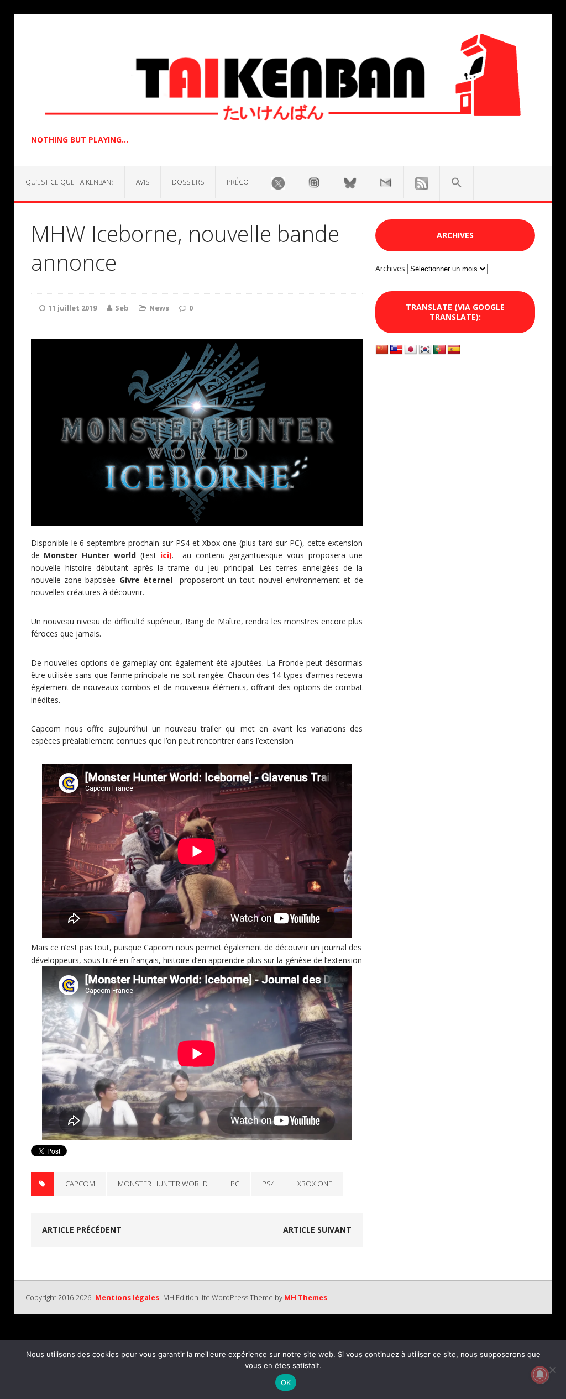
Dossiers (188, 182)
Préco (238, 182)
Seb (122, 308)
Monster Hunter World (163, 1183)
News (159, 308)
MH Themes (305, 1297)
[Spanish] (453, 349)
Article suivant (317, 1229)
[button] (456, 183)
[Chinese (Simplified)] (382, 349)
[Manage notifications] (540, 1375)
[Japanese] (410, 349)
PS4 (268, 1183)
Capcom (80, 1183)
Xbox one (314, 1183)
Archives (390, 268)
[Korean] (425, 349)
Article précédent (82, 1229)
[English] (396, 349)
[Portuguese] (439, 349)
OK (286, 1382)
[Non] (552, 1369)
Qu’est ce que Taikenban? (69, 182)
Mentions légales (127, 1297)
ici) (166, 555)
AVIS (142, 182)
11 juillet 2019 (72, 308)
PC (234, 1183)
